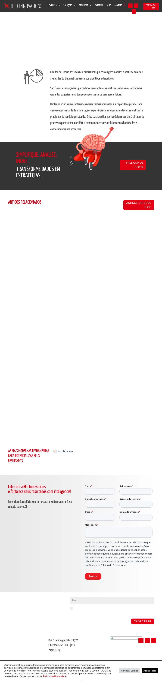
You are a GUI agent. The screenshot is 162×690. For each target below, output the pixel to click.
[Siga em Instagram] (136, 5)
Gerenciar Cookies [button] (129, 671)
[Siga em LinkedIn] (130, 5)
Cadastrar (142, 621)
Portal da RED (150, 6)
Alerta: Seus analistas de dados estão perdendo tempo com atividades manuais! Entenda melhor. (79, 404)
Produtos (83, 5)
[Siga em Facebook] (134, 11)
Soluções (67, 5)
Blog (109, 5)
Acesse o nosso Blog (138, 205)
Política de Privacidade (54, 676)
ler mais (15, 333)
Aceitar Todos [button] (149, 671)
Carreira (99, 5)
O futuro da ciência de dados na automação (41, 315)
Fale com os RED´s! (134, 164)
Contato (118, 5)
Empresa (53, 5)
